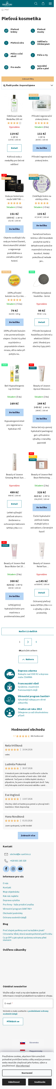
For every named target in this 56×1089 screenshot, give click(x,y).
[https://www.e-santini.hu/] (19, 1051)
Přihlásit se (13, 1021)
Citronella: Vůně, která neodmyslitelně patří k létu (27, 934)
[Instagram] (13, 869)
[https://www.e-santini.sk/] (19, 1042)
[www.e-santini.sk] (36, 1042)
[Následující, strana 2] (28, 642)
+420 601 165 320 (18, 860)
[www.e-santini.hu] (36, 1051)
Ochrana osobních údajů (14, 917)
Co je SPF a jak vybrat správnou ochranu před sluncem (24, 939)
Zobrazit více (28, 835)
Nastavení (27, 1073)
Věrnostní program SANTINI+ (17, 908)
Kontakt (7, 887)
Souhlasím (39, 1082)
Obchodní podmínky (13, 913)
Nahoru (30, 659)
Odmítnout (14, 1082)
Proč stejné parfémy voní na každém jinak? (24, 930)
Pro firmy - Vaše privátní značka (18, 904)
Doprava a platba (11, 900)
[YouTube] (20, 869)
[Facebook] (6, 869)
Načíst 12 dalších (28, 631)
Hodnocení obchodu (28, 729)
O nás (5, 883)
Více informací (23, 1065)
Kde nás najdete (10, 896)
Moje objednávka (11, 891)
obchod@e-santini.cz (20, 854)
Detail (14, 148)
